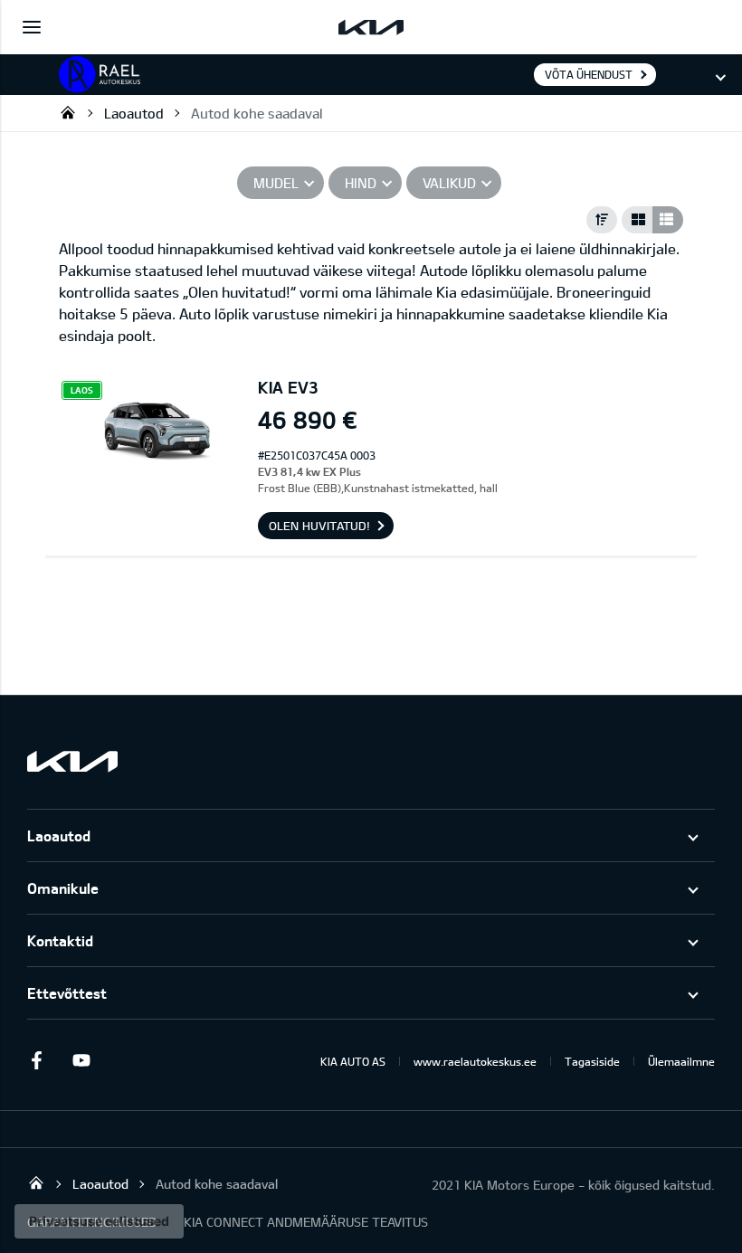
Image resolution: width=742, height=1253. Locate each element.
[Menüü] (32, 27)
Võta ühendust (589, 74)
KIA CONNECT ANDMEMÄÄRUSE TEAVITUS (306, 1221)
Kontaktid (60, 940)
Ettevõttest (67, 992)
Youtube (81, 1060)
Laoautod (134, 113)
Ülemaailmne (681, 1061)
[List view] (667, 219)
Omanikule (63, 888)
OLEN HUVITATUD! (319, 525)
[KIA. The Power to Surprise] (72, 761)
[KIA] (371, 27)
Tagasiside (592, 1061)
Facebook (36, 1060)
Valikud (449, 183)
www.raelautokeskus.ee (475, 1061)
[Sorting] (601, 219)
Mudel (276, 183)
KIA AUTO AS (352, 1061)
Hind (360, 183)
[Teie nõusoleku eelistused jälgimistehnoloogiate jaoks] (99, 1221)
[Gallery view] (637, 219)
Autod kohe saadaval (256, 113)
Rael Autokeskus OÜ (68, 112)
